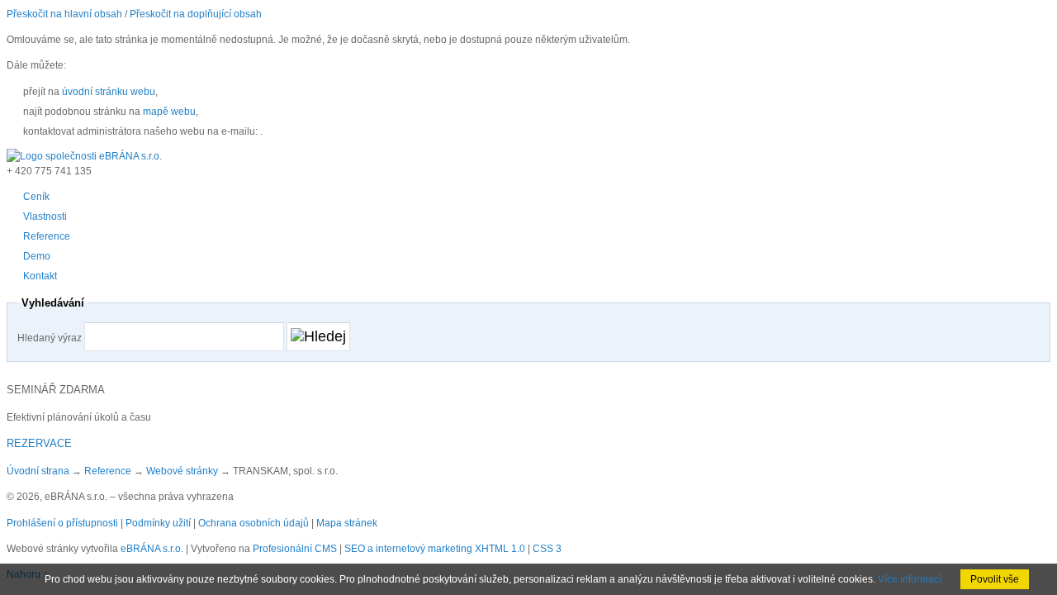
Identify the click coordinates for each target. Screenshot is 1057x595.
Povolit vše (994, 579)
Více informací (909, 579)
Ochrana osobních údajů (253, 523)
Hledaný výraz (49, 338)
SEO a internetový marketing (408, 549)
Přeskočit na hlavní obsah (64, 14)
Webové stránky (182, 471)
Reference (107, 471)
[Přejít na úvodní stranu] (84, 156)
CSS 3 (547, 549)
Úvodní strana (38, 471)
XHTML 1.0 (500, 549)
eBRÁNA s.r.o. (152, 549)
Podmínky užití (158, 523)
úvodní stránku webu (108, 92)
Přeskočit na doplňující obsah (196, 14)
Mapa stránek (346, 523)
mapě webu (169, 111)
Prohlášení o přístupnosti (62, 523)
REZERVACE (39, 443)
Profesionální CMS (295, 549)
